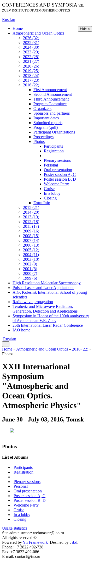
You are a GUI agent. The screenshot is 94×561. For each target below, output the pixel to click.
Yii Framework (35, 542)
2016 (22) (31, 85)
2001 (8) (30, 268)
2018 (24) (31, 75)
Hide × (85, 29)
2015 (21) (31, 207)
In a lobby (52, 193)
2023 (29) (31, 52)
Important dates (46, 118)
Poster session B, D (60, 179)
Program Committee (50, 104)
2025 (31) (31, 42)
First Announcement (50, 89)
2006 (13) (31, 245)
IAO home (21, 330)
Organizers (42, 108)
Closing (50, 198)
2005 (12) (31, 250)
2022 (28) (31, 56)
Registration (54, 151)
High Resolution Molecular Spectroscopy (47, 283)
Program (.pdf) (45, 127)
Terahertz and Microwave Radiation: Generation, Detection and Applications (45, 308)
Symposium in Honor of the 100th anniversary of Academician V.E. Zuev (51, 318)
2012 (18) (31, 221)
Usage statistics (14, 528)
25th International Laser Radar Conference (48, 325)
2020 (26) (31, 66)
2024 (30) (31, 47)
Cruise (49, 188)
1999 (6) (30, 278)
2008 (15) (31, 236)
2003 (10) (31, 259)
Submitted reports (47, 122)
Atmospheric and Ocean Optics (38, 33)
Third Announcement (51, 99)
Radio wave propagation (33, 301)
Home (18, 28)
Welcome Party (56, 184)
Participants (53, 146)
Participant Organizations (54, 132)
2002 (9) (30, 264)
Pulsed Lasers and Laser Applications (43, 287)
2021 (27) (31, 61)
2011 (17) (31, 226)
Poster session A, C (60, 174)
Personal (51, 165)
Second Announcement (52, 94)
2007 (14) (31, 240)
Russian (8, 19)
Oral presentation (58, 170)
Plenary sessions (57, 160)
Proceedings (43, 137)
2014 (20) (31, 212)
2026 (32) (31, 38)
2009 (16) (31, 231)
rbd (74, 542)
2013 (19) (31, 217)
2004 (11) (31, 254)
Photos (39, 141)
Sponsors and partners (51, 113)
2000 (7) (30, 273)
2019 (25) (31, 71)
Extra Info (41, 203)
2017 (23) (31, 80)
